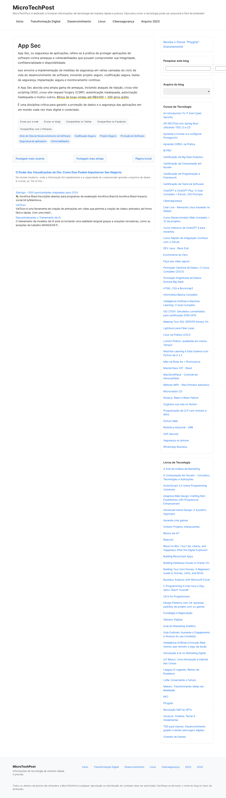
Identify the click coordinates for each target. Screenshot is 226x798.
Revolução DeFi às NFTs (177, 709)
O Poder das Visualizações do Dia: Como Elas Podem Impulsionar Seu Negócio (69, 172)
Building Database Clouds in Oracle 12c (186, 562)
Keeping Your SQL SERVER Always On (185, 321)
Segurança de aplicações (33, 141)
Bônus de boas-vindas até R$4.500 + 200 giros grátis (93, 97)
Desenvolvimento (79, 21)
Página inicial (143, 158)
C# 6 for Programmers (176, 596)
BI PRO (167, 150)
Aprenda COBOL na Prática (179, 144)
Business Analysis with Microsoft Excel (186, 579)
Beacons (168, 539)
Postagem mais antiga (89, 158)
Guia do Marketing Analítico (179, 626)
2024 (200, 767)
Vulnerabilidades (60, 141)
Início (19, 21)
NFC (165, 696)
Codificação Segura (85, 136)
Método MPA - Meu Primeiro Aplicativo (186, 384)
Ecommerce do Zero (175, 254)
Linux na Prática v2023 (176, 334)
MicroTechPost (33, 7)
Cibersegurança (123, 21)
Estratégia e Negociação (177, 612)
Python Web (170, 420)
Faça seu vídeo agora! (176, 261)
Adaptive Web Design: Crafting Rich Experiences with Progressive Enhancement (184, 499)
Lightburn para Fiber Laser (178, 328)
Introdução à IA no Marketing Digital (184, 653)
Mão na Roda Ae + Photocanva (181, 361)
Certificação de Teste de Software (183, 183)
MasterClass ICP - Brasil (177, 368)
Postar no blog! (52, 121)
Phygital (168, 703)
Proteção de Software (132, 136)
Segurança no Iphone (176, 440)
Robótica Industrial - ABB (178, 427)
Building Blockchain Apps (178, 556)
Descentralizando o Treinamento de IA (38, 217)
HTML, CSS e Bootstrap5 (178, 288)
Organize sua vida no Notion (180, 404)
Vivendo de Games (174, 736)
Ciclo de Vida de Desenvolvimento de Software (45, 136)
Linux (102, 21)
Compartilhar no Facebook (111, 121)
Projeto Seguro (108, 136)
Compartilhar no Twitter (79, 121)
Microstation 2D (172, 391)
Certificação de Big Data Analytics (183, 156)
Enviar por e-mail (29, 121)
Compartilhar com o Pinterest (36, 129)
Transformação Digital (45, 21)
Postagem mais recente (30, 158)
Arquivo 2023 (150, 21)
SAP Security (171, 433)
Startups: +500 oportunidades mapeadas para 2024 (47, 192)
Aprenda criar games (175, 520)
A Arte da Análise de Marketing (181, 468)
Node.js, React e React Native (180, 397)
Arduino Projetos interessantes (181, 526)
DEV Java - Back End (176, 248)
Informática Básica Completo (180, 294)
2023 (188, 767)
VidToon (21, 204)
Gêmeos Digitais (173, 619)
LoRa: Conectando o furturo (179, 680)
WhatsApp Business (175, 446)
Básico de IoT (171, 533)
